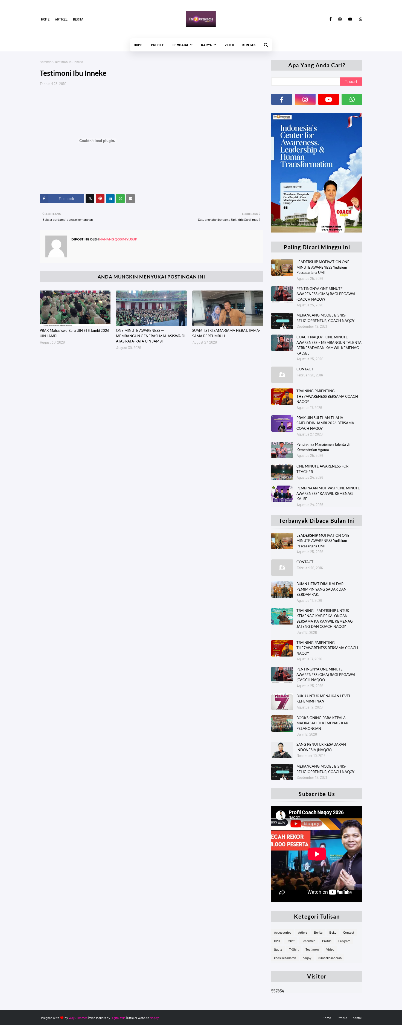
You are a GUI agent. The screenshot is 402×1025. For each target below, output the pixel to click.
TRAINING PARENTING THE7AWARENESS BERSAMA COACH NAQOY (327, 396)
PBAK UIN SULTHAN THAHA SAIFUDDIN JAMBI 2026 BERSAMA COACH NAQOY (325, 423)
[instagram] (339, 19)
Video (330, 949)
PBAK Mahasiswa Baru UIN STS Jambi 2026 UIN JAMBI (74, 333)
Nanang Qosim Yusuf (118, 239)
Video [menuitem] (229, 45)
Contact (348, 932)
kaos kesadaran (285, 958)
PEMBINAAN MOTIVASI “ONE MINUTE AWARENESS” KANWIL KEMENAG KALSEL (328, 493)
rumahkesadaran (330, 958)
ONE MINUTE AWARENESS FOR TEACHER (322, 469)
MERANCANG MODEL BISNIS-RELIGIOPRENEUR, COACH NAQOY (325, 318)
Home (45, 19)
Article (302, 932)
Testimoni (312, 949)
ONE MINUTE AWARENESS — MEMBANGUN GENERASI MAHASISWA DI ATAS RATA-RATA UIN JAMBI (150, 335)
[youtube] (350, 19)
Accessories (282, 932)
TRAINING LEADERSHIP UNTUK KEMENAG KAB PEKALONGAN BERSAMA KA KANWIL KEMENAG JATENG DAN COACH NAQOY (324, 618)
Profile (326, 941)
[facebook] (330, 19)
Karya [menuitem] (206, 45)
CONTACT (304, 369)
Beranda (45, 61)
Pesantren (308, 941)
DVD (277, 941)
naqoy (307, 958)
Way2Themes (78, 1018)
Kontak (357, 1018)
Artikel (61, 19)
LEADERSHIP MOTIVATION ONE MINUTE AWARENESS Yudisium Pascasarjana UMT (322, 267)
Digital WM (118, 1018)
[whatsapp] (359, 19)
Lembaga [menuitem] (180, 45)
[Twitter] (90, 198)
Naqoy (154, 1018)
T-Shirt (294, 949)
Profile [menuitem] (157, 45)
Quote (278, 949)
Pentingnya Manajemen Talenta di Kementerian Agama (322, 447)
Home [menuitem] (138, 45)
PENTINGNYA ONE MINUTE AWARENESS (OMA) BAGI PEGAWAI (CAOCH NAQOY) (325, 293)
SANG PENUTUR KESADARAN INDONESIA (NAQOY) (321, 747)
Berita (78, 19)
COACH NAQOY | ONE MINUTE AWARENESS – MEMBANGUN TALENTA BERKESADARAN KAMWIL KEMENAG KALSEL (329, 345)
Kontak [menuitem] (249, 45)
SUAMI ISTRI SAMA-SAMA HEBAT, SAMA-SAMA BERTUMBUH (226, 333)
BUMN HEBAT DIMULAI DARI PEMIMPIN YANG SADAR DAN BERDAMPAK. (321, 589)
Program (344, 941)
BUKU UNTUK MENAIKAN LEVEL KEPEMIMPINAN (323, 699)
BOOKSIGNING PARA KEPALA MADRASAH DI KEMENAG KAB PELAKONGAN (322, 723)
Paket (291, 941)
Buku (332, 932)
